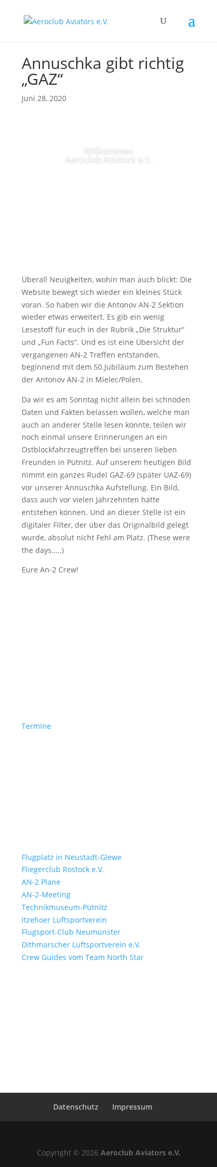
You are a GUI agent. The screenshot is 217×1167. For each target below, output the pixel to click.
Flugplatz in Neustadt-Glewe (72, 857)
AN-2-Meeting (46, 894)
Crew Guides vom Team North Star (83, 957)
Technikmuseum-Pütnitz (64, 907)
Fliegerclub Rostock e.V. (63, 869)
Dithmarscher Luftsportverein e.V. (81, 944)
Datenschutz (75, 1107)
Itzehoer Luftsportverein (64, 920)
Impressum (132, 1107)
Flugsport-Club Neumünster (71, 932)
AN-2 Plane (41, 882)
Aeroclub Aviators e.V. (141, 1153)
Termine (36, 726)
